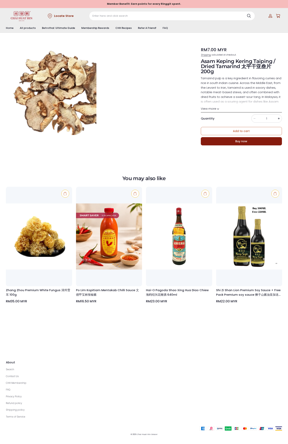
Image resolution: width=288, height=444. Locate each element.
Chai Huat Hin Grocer (147, 434)
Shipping (206, 54)
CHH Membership (16, 383)
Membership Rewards (95, 28)
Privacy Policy (14, 396)
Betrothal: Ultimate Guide (58, 28)
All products (28, 28)
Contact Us (12, 376)
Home (10, 28)
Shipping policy (15, 409)
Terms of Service (15, 416)
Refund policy (14, 403)
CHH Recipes (123, 28)
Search (10, 369)
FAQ (165, 28)
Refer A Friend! (147, 28)
